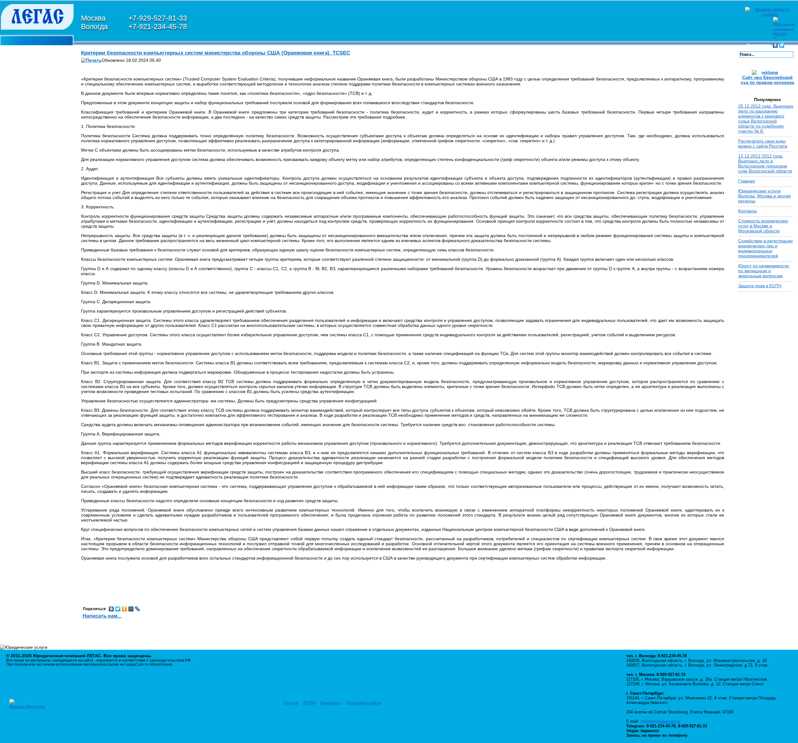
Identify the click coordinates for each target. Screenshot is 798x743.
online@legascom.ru (660, 721)
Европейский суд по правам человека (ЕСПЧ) (39, 362)
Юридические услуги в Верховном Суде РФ (39, 156)
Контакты (22, 595)
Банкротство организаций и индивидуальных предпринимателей (39, 346)
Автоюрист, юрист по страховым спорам (34, 436)
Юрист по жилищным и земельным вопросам (37, 424)
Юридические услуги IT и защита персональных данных (39, 71)
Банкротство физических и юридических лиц (32, 91)
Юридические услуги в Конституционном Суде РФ (39, 141)
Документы (24, 587)
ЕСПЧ (309, 702)
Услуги (290, 702)
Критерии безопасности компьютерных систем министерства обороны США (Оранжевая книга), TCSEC (215, 53)
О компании (25, 48)
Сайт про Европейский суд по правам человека (767, 80)
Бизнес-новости (31, 580)
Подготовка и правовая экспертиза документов (37, 474)
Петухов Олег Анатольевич (41, 54)
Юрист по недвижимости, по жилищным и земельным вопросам (764, 270)
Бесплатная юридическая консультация (28, 510)
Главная (746, 180)
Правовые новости (34, 565)
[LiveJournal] (137, 609)
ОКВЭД (20, 548)
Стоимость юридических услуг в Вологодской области (39, 295)
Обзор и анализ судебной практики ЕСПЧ (39, 112)
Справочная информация (26, 525)
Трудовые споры (30, 496)
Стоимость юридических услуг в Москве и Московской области (38, 248)
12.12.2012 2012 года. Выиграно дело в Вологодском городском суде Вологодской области (765, 163)
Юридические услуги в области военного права (39, 228)
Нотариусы (24, 541)
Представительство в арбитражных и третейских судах (40, 388)
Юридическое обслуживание (28, 404)
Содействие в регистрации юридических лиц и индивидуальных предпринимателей (765, 248)
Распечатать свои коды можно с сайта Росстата (762, 143)
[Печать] (91, 60)
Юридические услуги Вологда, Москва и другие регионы (764, 195)
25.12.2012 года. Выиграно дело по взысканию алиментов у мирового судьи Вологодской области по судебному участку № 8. (765, 119)
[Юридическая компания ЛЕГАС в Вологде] (37, 43)
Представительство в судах (34, 449)
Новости (21, 328)
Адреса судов (27, 533)
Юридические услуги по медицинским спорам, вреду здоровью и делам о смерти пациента (36, 175)
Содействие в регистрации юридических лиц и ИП (40, 486)
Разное (20, 556)
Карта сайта (25, 602)
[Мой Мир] (131, 609)
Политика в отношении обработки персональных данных (39, 618)
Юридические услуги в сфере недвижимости (39, 213)
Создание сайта (363, 702)
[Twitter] (782, 45)
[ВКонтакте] (775, 45)
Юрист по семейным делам (34, 374)
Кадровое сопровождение (39, 413)
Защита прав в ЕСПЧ (35, 103)
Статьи (19, 572)
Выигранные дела (33, 308)
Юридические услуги (36, 335)
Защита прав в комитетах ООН (29, 126)
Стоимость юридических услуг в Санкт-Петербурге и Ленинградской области (37, 273)
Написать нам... (102, 616)
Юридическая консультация (27, 461)
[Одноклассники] (124, 609)
